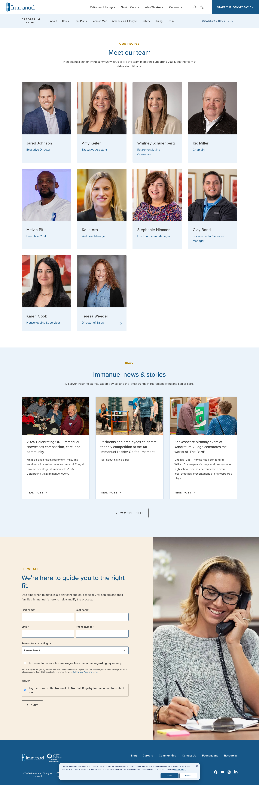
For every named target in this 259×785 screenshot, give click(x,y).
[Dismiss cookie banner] (197, 766)
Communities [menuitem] (167, 755)
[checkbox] (75, 690)
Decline (188, 776)
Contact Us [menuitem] (189, 755)
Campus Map (99, 21)
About (53, 21)
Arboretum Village (31, 21)
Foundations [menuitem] (210, 755)
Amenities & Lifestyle (124, 21)
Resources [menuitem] (230, 755)
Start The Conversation (235, 7)
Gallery (146, 21)
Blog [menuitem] (134, 755)
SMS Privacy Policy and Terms (85, 672)
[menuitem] (215, 772)
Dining (158, 21)
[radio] (75, 690)
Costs (65, 21)
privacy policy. (180, 769)
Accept (169, 776)
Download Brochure (217, 21)
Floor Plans (80, 21)
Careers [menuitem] (148, 755)
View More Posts (130, 513)
